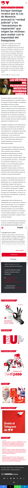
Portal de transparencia (19, 467)
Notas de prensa (19, 7)
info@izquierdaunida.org (15, 469)
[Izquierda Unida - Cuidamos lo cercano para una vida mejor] (5, 3)
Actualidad (4, 7)
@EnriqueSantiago (11, 278)
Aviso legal (3, 467)
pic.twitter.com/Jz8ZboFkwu (12, 282)
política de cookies (21, 246)
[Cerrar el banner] (25, 227)
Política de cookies (10, 467)
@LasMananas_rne (9, 280)
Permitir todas (14, 254)
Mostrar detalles (20, 250)
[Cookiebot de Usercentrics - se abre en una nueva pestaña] (17, 228)
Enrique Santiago (11, 7)
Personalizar (13, 259)
